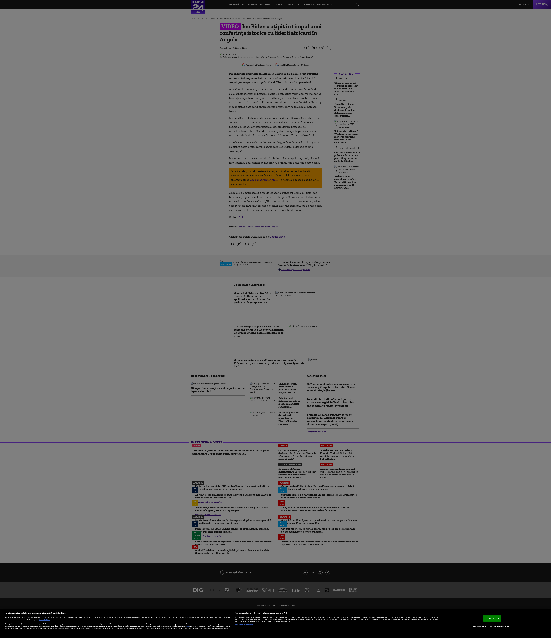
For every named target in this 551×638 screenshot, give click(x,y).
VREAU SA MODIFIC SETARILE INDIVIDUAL (491, 626)
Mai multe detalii (44, 620)
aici (187, 626)
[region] (275, 623)
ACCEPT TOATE (492, 618)
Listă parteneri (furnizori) (244, 624)
